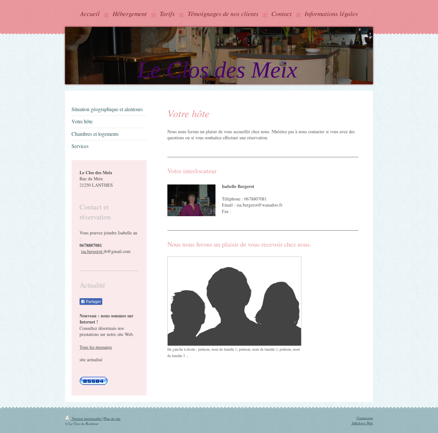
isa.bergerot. (92, 251)
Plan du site (112, 418)
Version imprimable (86, 418)
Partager (93, 301)
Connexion (365, 417)
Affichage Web (362, 423)
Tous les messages (96, 347)
